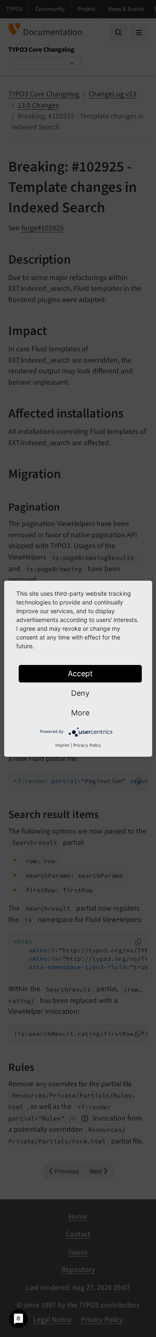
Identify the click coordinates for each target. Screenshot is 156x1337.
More (80, 712)
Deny (80, 693)
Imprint (62, 745)
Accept (80, 673)
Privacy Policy (87, 745)
